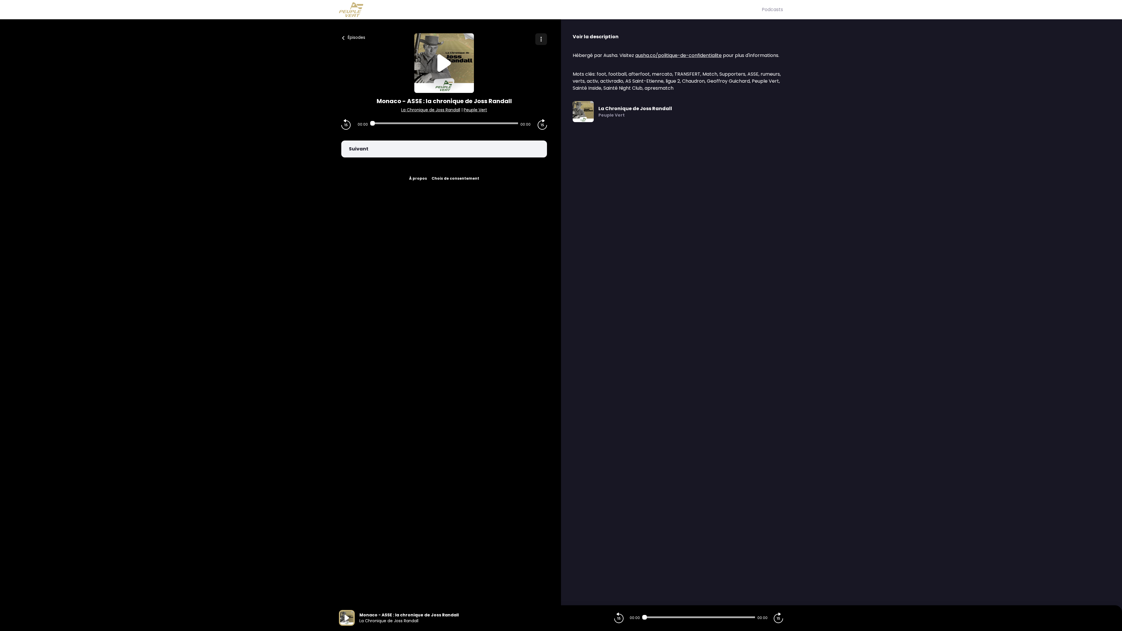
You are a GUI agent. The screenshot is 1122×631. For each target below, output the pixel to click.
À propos (418, 178)
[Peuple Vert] (550, 9)
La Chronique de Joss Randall (430, 110)
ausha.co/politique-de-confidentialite (678, 55)
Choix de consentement (455, 178)
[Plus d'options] (541, 39)
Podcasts (772, 9)
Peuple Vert (475, 110)
